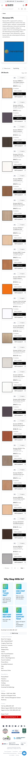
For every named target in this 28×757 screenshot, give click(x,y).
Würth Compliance (21, 753)
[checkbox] (19, 77)
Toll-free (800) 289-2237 (7, 706)
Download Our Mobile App (7, 687)
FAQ (2, 668)
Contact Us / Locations (6, 645)
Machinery (3, 699)
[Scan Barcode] (25, 9)
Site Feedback (11, 755)
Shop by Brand (4, 676)
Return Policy (4, 647)
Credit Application (5, 655)
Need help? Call (9, 630)
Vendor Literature (5, 685)
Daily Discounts (5, 681)
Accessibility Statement (7, 664)
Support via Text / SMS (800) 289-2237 (11, 710)
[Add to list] (25, 96)
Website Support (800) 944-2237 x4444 (11, 708)
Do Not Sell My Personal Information (10, 753)
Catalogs (3, 683)
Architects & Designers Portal (8, 695)
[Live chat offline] (24, 753)
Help (2, 666)
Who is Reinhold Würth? (7, 641)
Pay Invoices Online (6, 670)
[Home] (9, 5)
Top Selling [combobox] (16, 68)
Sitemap (17, 755)
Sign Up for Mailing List (10, 716)
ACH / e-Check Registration (8, 658)
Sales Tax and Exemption (7, 653)
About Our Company (6, 639)
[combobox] (19, 90)
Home (4, 13)
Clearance (3, 678)
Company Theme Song (6, 643)
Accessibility (21, 751)
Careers (3, 651)
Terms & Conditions (6, 660)
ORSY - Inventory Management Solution (11, 697)
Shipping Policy (5, 649)
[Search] (18, 9)
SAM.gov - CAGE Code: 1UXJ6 (8, 693)
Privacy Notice (4, 662)
